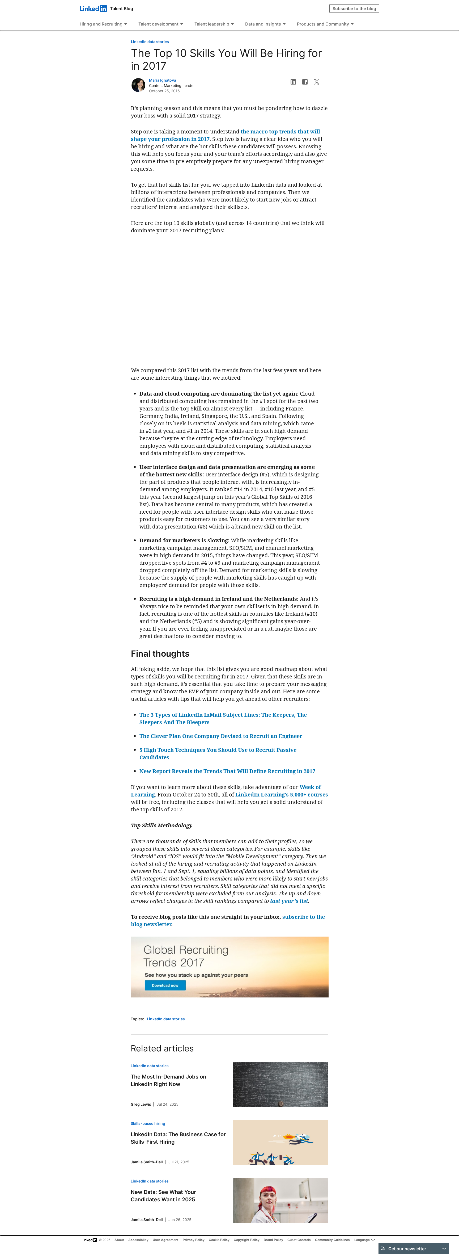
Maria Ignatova (162, 80)
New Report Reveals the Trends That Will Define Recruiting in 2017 (227, 771)
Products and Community (323, 24)
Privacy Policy (194, 1240)
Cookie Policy (219, 1240)
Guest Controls (299, 1240)
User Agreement (165, 1240)
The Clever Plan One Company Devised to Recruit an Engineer (220, 736)
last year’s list (289, 900)
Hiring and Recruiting (101, 24)
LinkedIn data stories (150, 41)
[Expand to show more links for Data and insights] (284, 24)
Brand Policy (273, 1240)
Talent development (158, 24)
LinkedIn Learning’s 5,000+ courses (281, 794)
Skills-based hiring (148, 1123)
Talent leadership (211, 24)
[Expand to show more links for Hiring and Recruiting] (126, 24)
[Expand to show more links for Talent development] (182, 24)
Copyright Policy (247, 1240)
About (119, 1240)
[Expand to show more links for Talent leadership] (232, 24)
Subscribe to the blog (354, 8)
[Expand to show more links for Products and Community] (352, 24)
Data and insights (263, 24)
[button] (293, 82)
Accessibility (138, 1240)
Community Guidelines (332, 1240)
